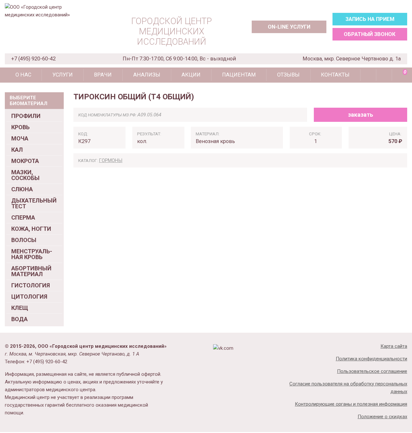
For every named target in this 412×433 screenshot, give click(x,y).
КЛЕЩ (19, 307)
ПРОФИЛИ (26, 116)
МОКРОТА (25, 161)
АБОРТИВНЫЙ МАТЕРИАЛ (31, 271)
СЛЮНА (22, 189)
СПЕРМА (23, 217)
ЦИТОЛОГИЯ (29, 296)
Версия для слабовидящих (384, 75)
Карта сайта (393, 346)
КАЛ (17, 149)
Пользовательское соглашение (372, 371)
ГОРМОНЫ (110, 160)
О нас (23, 75)
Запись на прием (369, 19)
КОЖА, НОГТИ (31, 228)
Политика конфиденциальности (371, 359)
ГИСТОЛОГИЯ (30, 285)
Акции (191, 75)
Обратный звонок (370, 34)
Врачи (103, 75)
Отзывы (288, 75)
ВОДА (19, 319)
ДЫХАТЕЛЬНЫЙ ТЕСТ (34, 203)
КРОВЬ (20, 127)
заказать (360, 114)
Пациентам (239, 75)
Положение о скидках (382, 416)
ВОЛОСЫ (23, 240)
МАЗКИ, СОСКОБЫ (25, 175)
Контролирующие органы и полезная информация (351, 404)
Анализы (146, 75)
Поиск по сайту (368, 75)
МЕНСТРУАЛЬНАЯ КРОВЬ (31, 254)
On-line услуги (289, 27)
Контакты (335, 75)
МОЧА (19, 138)
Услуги (62, 75)
